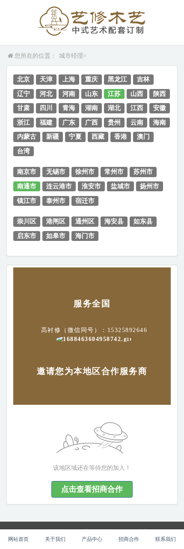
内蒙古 (26, 136)
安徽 (159, 107)
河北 (46, 93)
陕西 (159, 93)
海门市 (85, 235)
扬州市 (149, 186)
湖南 (91, 107)
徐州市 (85, 171)
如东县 (143, 221)
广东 (68, 122)
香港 (120, 136)
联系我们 (165, 539)
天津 (46, 79)
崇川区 (26, 221)
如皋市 (55, 235)
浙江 (23, 122)
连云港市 (59, 186)
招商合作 (129, 539)
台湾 (23, 151)
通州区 (85, 221)
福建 (46, 122)
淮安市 (91, 186)
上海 (68, 79)
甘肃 (23, 107)
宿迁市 (85, 200)
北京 (23, 79)
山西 (137, 93)
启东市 (26, 235)
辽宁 (23, 93)
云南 (137, 122)
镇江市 (26, 200)
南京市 (26, 171)
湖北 (114, 107)
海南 (159, 122)
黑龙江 (117, 79)
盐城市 (120, 186)
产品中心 (92, 539)
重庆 (91, 79)
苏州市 (143, 171)
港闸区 (55, 221)
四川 (46, 107)
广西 (91, 122)
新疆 (52, 136)
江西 (137, 107)
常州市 (114, 171)
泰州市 (55, 200)
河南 (68, 93)
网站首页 (18, 539)
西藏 (98, 136)
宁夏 (75, 136)
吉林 (143, 79)
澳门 (143, 136)
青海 (68, 107)
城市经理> (72, 56)
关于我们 (55, 539)
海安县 (114, 221)
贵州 (114, 122)
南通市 (26, 186)
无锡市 (55, 171)
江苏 (114, 93)
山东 (91, 93)
